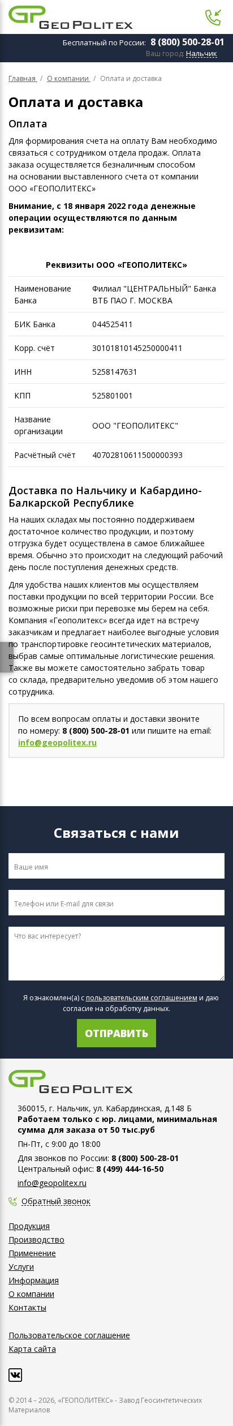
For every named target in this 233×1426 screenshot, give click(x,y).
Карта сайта (32, 1348)
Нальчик (201, 54)
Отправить (116, 1033)
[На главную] (70, 17)
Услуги (21, 1266)
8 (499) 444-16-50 (129, 1168)
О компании (31, 1293)
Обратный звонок (55, 1201)
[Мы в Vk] (15, 1375)
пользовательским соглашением (141, 998)
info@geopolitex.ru (57, 742)
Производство (36, 1239)
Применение (32, 1253)
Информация (33, 1280)
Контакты (27, 1307)
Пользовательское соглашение (69, 1335)
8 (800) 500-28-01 (187, 42)
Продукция (29, 1226)
